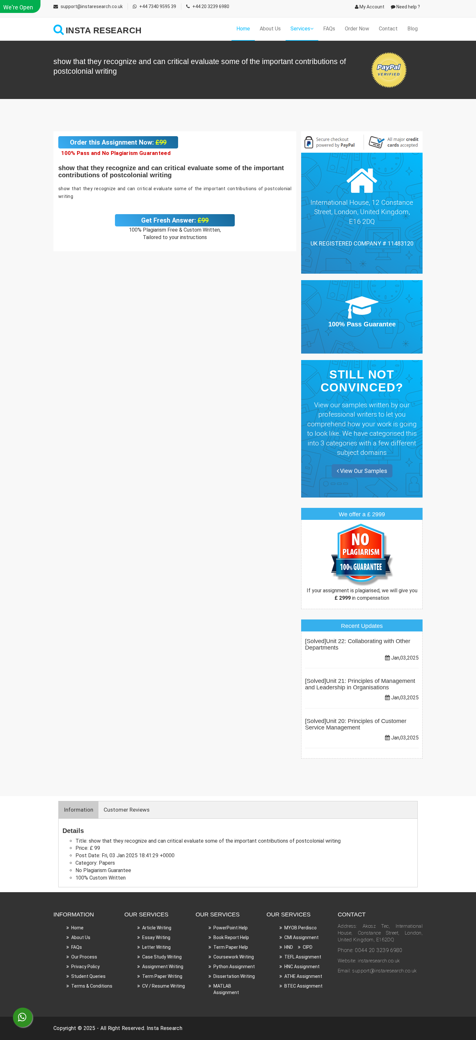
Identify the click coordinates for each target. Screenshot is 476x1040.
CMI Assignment (301, 937)
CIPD (307, 947)
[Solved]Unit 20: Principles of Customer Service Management (355, 724)
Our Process (84, 956)
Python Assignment (234, 966)
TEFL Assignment (302, 956)
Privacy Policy (85, 966)
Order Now (357, 29)
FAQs (329, 29)
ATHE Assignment (303, 976)
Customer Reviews (127, 809)
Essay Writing (156, 937)
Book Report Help (231, 937)
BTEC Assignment (303, 986)
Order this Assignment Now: (118, 142)
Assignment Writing (162, 966)
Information (78, 809)
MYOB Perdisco (300, 927)
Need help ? (407, 6)
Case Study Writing (162, 956)
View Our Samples (363, 470)
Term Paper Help (230, 947)
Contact (388, 29)
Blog (412, 29)
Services (300, 29)
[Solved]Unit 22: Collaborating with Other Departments (357, 644)
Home (243, 29)
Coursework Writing (233, 956)
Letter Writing (156, 947)
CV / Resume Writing (163, 986)
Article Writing (156, 927)
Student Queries (88, 976)
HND (288, 947)
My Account (371, 6)
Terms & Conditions (91, 986)
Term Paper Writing (162, 976)
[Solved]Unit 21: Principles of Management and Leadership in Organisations (360, 684)
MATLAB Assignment (226, 989)
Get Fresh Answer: (175, 220)
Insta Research (164, 1028)
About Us (270, 29)
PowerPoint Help (230, 927)
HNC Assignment (302, 966)
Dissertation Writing (234, 976)
